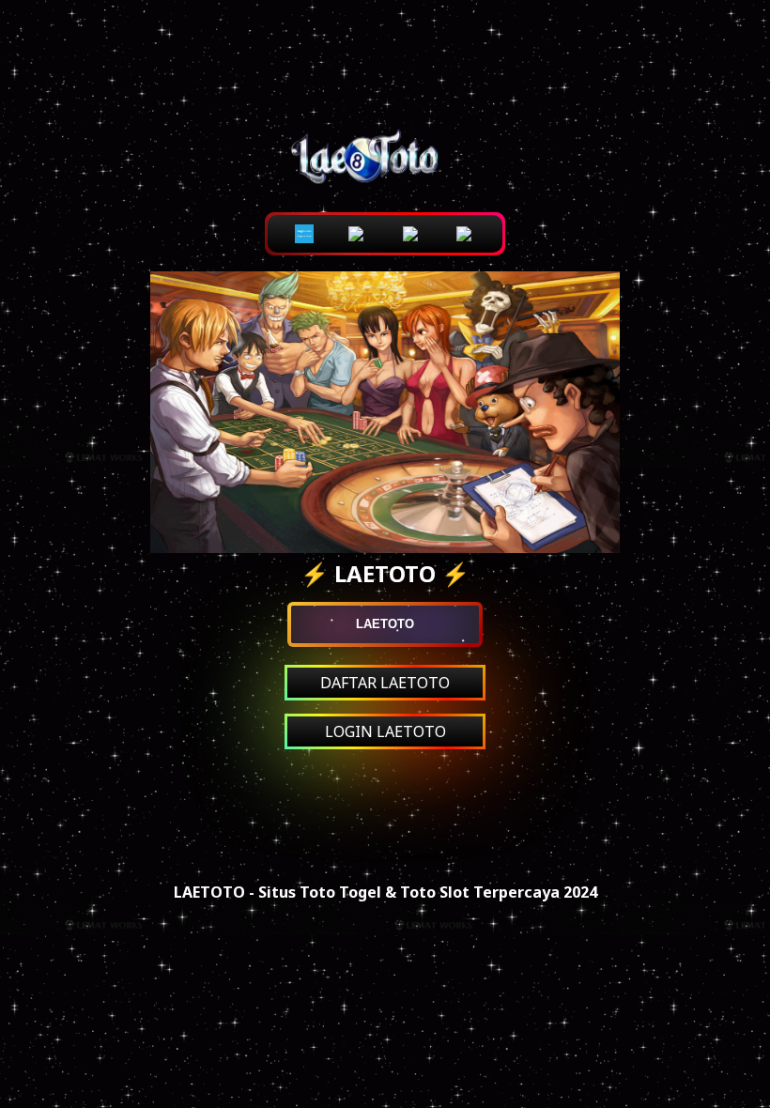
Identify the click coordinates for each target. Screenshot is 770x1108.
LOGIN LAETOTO (385, 731)
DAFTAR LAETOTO (385, 682)
